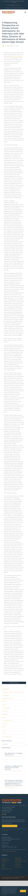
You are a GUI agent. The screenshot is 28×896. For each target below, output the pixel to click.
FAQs (3, 865)
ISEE (4, 717)
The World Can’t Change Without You (13, 754)
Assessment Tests (8, 698)
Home (3, 858)
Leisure (5, 723)
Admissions (6, 695)
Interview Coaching (7, 868)
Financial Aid (6, 708)
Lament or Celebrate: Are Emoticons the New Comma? (13, 767)
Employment (18, 859)
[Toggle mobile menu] (25, 12)
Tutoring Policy (15, 878)
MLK (4, 726)
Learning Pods (5, 859)
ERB (4, 704)
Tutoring (4, 862)
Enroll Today (5, 830)
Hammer (5, 711)
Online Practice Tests (20, 861)
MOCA (4, 730)
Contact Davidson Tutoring (9, 851)
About (3, 864)
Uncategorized (7, 736)
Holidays (5, 714)
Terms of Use (8, 878)
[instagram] (5, 814)
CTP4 (4, 701)
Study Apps (18, 858)
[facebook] (2, 814)
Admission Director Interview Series (13, 692)
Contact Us (18, 865)
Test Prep (4, 861)
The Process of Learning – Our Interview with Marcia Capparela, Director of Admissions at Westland (14, 783)
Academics (6, 689)
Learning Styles (7, 720)
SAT (4, 733)
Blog (3, 867)
